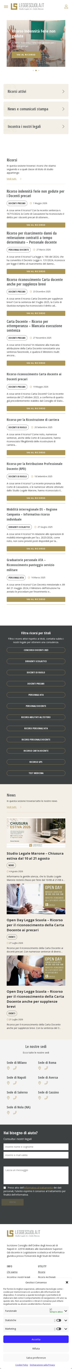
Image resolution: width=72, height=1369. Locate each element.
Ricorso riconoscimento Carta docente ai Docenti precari (34, 376)
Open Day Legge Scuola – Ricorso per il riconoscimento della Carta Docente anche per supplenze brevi (35, 999)
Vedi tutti (12, 178)
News (11, 865)
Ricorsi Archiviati (47, 1277)
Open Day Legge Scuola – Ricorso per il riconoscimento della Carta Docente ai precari (35, 925)
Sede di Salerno (17, 1092)
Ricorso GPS (35, 761)
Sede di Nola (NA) (18, 1107)
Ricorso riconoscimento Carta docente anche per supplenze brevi (35, 281)
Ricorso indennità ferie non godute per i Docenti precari (35, 193)
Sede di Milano (17, 1062)
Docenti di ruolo (18, 427)
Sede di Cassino (48, 1092)
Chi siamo (12, 1272)
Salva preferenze (36, 1357)
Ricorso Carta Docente (36, 750)
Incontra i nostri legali (18, 1277)
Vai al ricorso (36, 225)
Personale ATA (16, 577)
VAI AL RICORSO (26, 54)
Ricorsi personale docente (36, 739)
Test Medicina (36, 773)
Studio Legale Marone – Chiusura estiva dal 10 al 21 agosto (35, 856)
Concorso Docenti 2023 (36, 650)
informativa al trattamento (38, 1187)
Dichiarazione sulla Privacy (42, 1364)
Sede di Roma (47, 1062)
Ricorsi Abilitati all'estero (36, 717)
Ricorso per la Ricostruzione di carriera (33, 419)
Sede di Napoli (16, 1077)
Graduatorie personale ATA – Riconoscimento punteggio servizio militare (30, 565)
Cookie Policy (21, 1364)
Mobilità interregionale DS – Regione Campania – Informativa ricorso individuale (32, 514)
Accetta (36, 1339)
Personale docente (19, 249)
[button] (67, 1282)
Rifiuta (36, 1348)
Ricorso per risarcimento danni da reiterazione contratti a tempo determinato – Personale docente (32, 238)
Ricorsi (41, 1272)
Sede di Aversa (48, 1077)
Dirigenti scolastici (19, 527)
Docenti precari (17, 203)
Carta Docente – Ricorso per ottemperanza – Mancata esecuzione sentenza (34, 326)
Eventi (12, 936)
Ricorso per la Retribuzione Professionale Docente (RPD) (34, 466)
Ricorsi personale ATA (36, 728)
